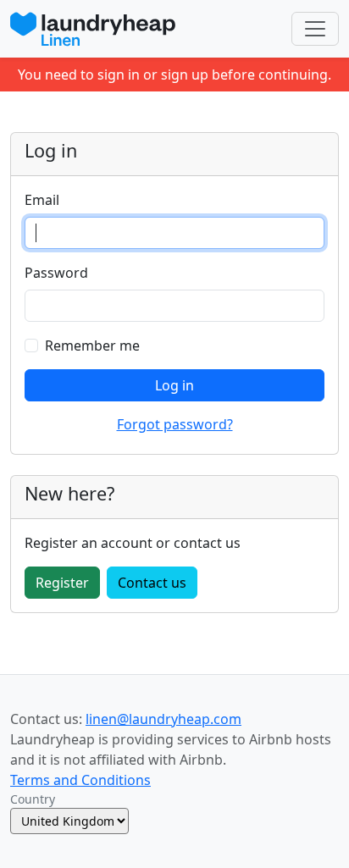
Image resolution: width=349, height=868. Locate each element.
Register (62, 582)
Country (32, 799)
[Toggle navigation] (315, 29)
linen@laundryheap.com (163, 719)
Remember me (92, 345)
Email (42, 200)
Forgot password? (175, 424)
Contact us (152, 582)
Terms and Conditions (80, 780)
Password (56, 272)
